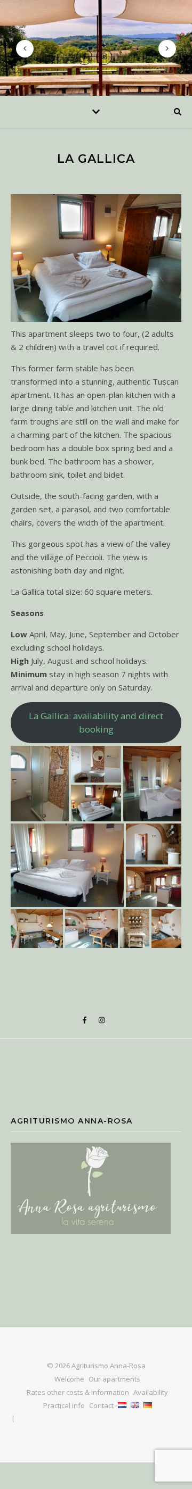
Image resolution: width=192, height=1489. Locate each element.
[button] (40, 784)
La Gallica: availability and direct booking (96, 722)
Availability (150, 1392)
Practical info (64, 1405)
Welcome (69, 1379)
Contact (101, 1405)
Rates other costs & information (78, 1392)
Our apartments (114, 1379)
